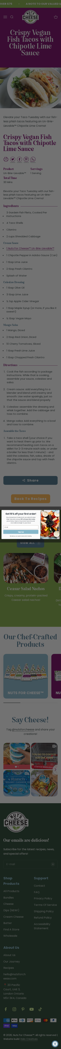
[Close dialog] (57, 512)
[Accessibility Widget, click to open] (55, 1044)
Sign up (21, 532)
